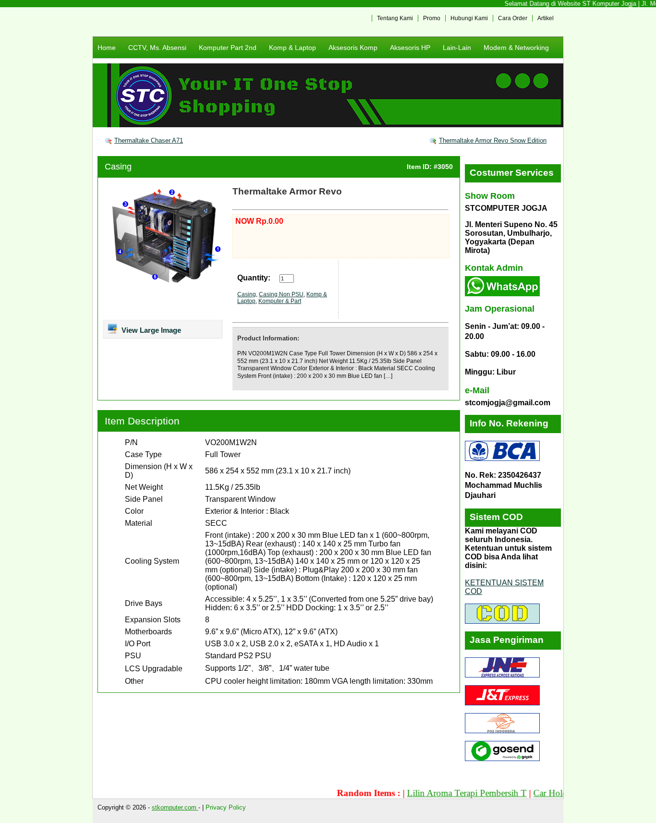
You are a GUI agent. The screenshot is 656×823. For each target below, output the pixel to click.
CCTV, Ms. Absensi (157, 47)
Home (106, 47)
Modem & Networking (516, 47)
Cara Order (512, 18)
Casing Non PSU (281, 294)
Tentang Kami (395, 18)
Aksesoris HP (410, 47)
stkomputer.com (175, 807)
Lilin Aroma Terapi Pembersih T (450, 793)
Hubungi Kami (469, 18)
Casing (118, 166)
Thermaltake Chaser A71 (148, 140)
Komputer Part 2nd (227, 47)
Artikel (545, 18)
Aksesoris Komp (352, 47)
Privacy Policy (226, 807)
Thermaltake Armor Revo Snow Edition (493, 140)
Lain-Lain (457, 47)
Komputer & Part (279, 301)
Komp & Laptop (292, 47)
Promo (431, 18)
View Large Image (150, 330)
